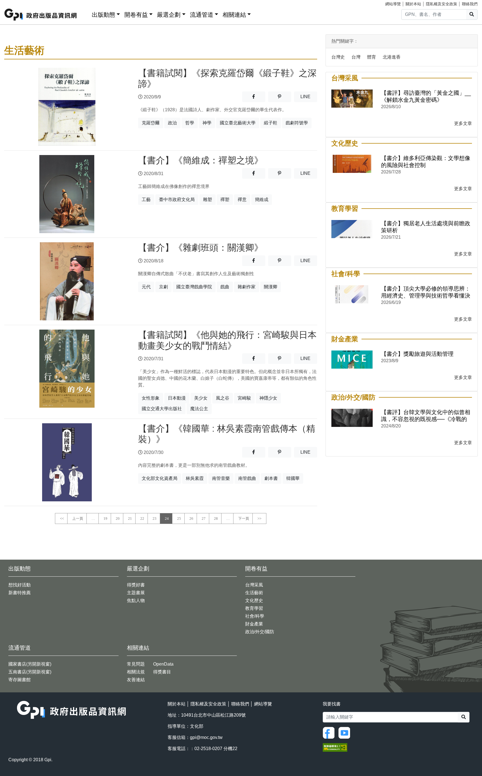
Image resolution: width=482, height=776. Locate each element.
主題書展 (136, 592)
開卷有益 (136, 14)
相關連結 (234, 14)
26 (191, 518)
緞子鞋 (270, 122)
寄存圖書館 (19, 679)
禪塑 (224, 199)
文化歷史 (254, 600)
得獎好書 (136, 584)
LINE (308, 96)
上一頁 (77, 518)
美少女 (201, 398)
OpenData (163, 664)
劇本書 (271, 478)
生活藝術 (254, 592)
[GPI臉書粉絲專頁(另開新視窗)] (330, 732)
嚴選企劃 (168, 14)
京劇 (163, 286)
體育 (371, 57)
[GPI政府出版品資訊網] (40, 14)
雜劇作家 (247, 286)
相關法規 (136, 671)
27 (204, 518)
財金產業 (254, 624)
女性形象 (151, 398)
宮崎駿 (244, 398)
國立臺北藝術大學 (238, 122)
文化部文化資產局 (159, 478)
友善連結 (136, 679)
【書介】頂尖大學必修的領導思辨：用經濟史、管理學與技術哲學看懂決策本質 (425, 292)
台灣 (355, 57)
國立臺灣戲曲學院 (194, 286)
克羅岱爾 (151, 122)
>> (259, 518)
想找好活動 (19, 584)
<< (62, 518)
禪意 (242, 199)
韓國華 (293, 478)
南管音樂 (221, 478)
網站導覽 (393, 4)
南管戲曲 (247, 478)
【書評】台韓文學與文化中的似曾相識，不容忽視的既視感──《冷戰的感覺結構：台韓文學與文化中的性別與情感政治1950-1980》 (425, 416)
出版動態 (103, 14)
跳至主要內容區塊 (15, 3)
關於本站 (413, 4)
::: (85, 13)
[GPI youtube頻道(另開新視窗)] (345, 732)
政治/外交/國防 (259, 631)
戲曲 (224, 286)
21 (130, 518)
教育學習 (254, 608)
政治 (172, 122)
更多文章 (463, 123)
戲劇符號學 (297, 122)
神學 (207, 122)
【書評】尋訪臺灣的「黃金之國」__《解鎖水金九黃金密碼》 (426, 96)
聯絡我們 (470, 4)
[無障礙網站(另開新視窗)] (335, 747)
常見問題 (136, 664)
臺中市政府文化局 (177, 199)
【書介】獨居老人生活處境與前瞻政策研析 (425, 226)
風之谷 (222, 398)
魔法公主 (199, 408)
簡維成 (261, 199)
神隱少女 (268, 398)
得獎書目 (162, 671)
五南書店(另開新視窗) (29, 671)
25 (179, 518)
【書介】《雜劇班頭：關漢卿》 (200, 248)
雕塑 (207, 199)
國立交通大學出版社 (162, 408)
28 (216, 518)
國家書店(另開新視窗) (29, 664)
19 (105, 518)
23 (154, 518)
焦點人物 (136, 600)
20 (118, 518)
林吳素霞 (195, 478)
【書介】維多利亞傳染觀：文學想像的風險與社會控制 (425, 161)
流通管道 (201, 14)
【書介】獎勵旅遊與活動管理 (417, 354)
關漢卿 (270, 286)
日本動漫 (177, 398)
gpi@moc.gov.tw (206, 737)
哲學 (189, 122)
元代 (146, 286)
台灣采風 (254, 584)
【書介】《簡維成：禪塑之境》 (200, 160)
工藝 (146, 199)
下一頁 (243, 518)
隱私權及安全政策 (441, 4)
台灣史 (338, 57)
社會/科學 (254, 616)
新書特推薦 (19, 592)
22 (142, 518)
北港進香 (392, 57)
